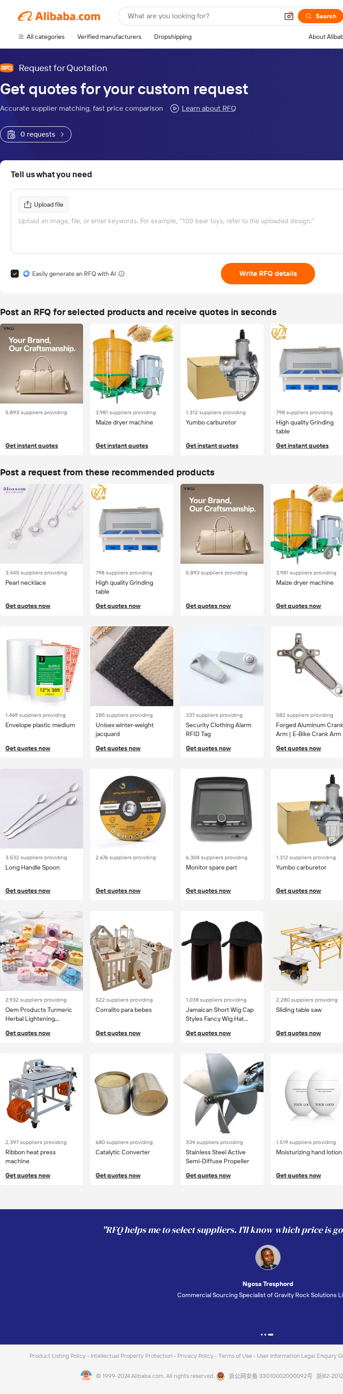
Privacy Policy (196, 1355)
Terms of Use (235, 1355)
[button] (289, 16)
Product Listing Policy (58, 1355)
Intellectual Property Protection (132, 1355)
